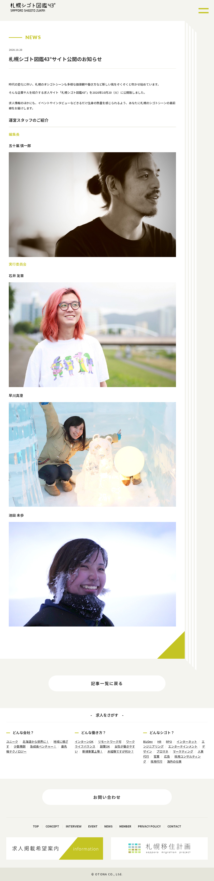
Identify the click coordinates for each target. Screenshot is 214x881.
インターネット (187, 741)
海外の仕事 (174, 761)
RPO (169, 741)
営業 (156, 756)
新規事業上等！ (92, 751)
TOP (36, 826)
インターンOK (84, 741)
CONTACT (174, 826)
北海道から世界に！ (36, 741)
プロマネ (162, 751)
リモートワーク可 (109, 741)
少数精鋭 (19, 746)
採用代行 (156, 761)
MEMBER (125, 826)
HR (159, 741)
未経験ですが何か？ (120, 751)
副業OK (105, 746)
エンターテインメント (182, 746)
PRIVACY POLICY (149, 826)
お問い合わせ (107, 797)
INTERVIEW (74, 826)
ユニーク (12, 741)
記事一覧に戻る (107, 683)
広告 (167, 756)
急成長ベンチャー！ (43, 746)
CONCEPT (52, 826)
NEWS (108, 826)
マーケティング (183, 751)
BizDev (148, 741)
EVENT (93, 826)
